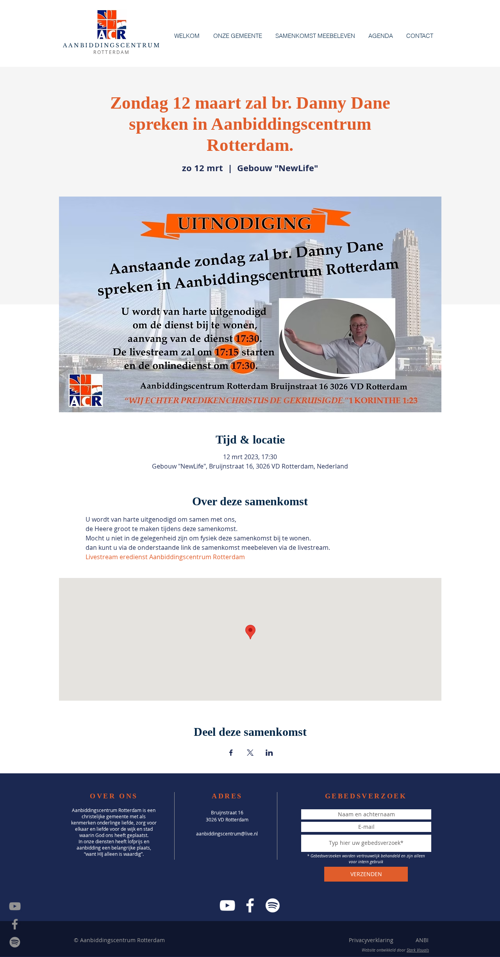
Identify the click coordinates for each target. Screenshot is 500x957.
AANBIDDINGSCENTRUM (111, 45)
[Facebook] (250, 905)
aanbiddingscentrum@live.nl (227, 833)
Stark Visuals (418, 950)
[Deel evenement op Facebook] (231, 753)
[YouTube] (227, 905)
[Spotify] (15, 942)
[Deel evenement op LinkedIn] (269, 753)
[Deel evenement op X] (250, 753)
